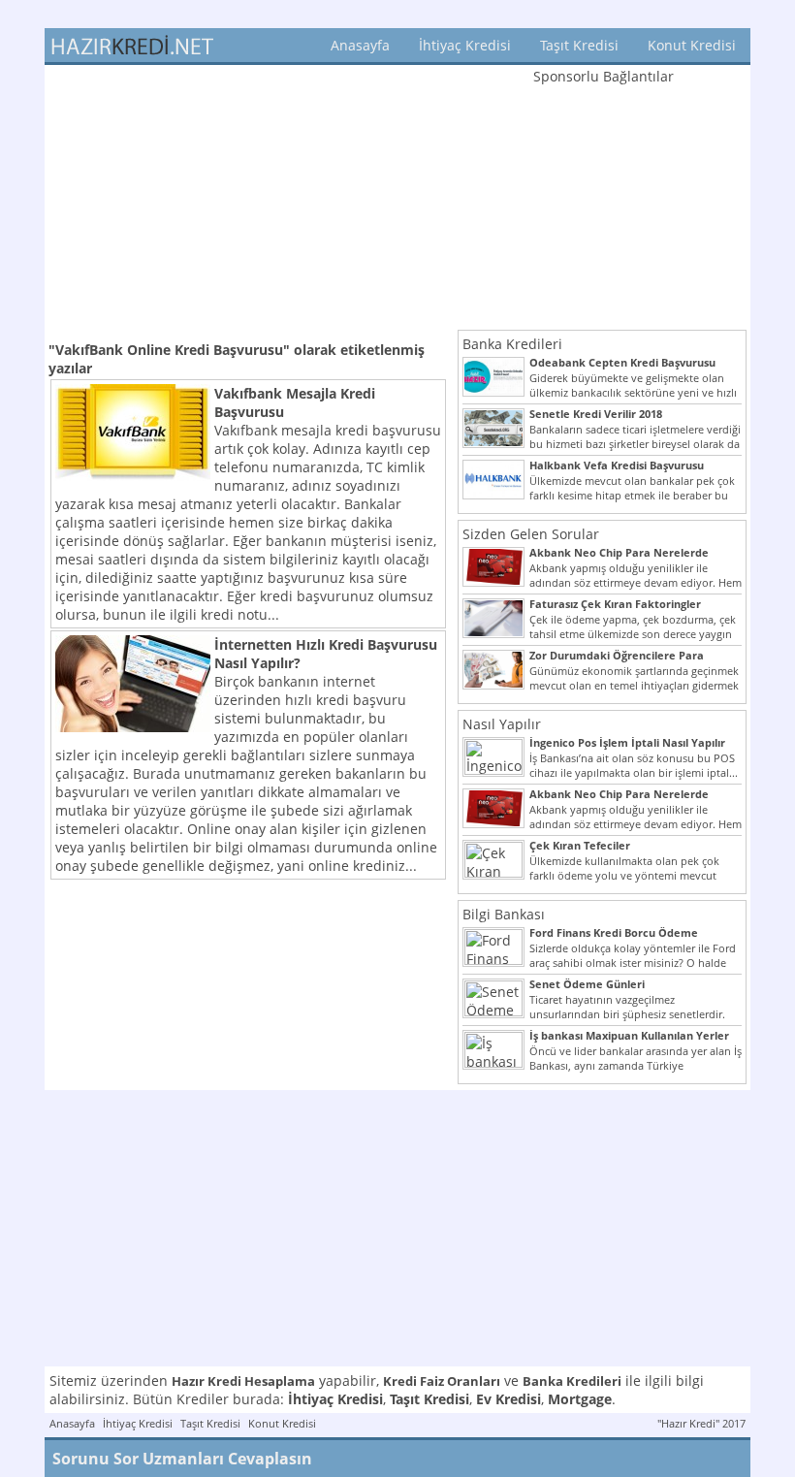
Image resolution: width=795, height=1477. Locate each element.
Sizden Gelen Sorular (530, 534)
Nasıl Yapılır (501, 724)
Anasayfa (360, 45)
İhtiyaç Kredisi (465, 45)
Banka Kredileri (512, 344)
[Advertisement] (248, 201)
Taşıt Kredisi (579, 45)
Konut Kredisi (692, 45)
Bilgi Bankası (503, 914)
